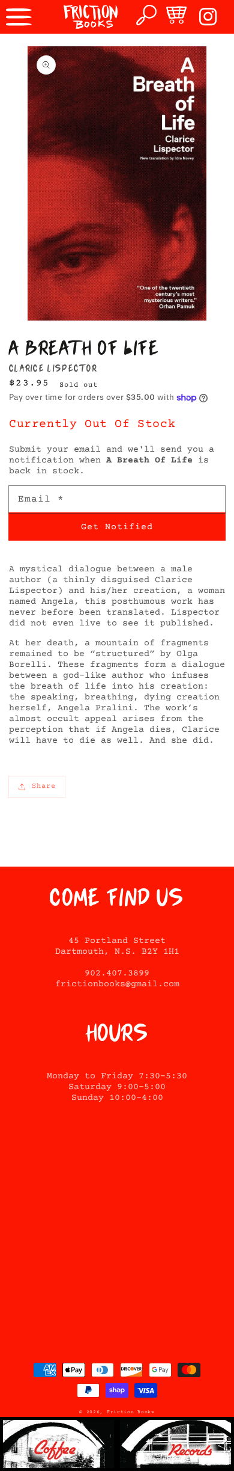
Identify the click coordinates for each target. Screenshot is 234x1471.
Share (44, 786)
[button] (19, 17)
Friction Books (131, 1412)
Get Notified (117, 527)
